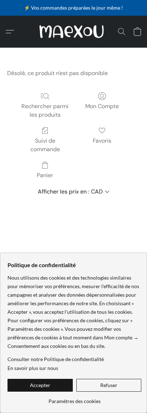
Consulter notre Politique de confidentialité (55, 359)
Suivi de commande (45, 145)
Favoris (102, 140)
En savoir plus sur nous (32, 368)
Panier (45, 175)
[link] (74, 399)
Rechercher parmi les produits (45, 110)
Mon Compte (102, 106)
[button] (74, 32)
